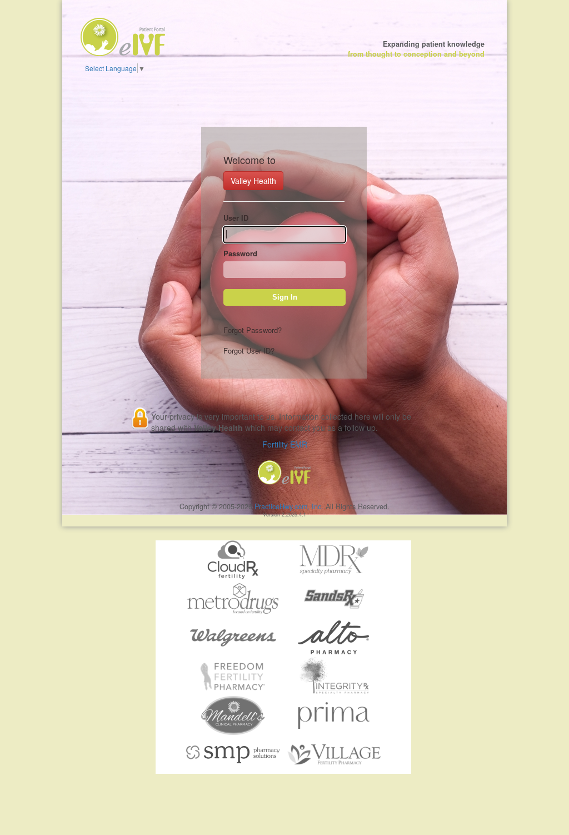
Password (240, 253)
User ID (235, 218)
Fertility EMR (284, 444)
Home (117, 31)
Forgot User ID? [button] (248, 350)
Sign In (284, 297)
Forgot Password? (252, 330)
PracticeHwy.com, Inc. (288, 506)
